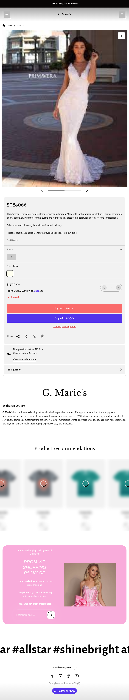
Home (9, 25)
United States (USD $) (62, 667)
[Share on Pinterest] (42, 336)
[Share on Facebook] (26, 336)
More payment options (64, 326)
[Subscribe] (51, 615)
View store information (24, 359)
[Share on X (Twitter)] (34, 336)
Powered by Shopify (72, 683)
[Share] (18, 336)
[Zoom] (121, 35)
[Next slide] (87, 190)
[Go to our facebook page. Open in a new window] (52, 676)
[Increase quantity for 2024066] (118, 287)
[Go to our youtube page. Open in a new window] (77, 676)
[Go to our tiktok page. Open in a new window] (68, 676)
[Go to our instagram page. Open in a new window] (60, 676)
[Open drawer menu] (7, 14)
